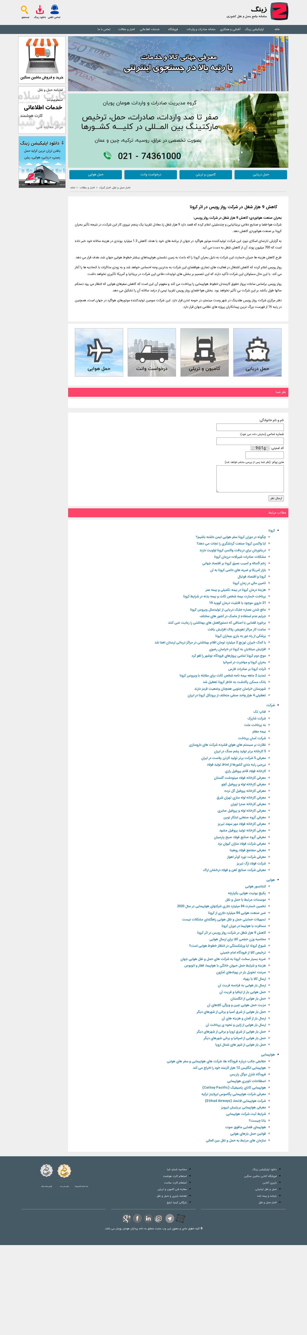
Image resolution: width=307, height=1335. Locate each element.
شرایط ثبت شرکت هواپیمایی (246, 1114)
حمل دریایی (261, 174)
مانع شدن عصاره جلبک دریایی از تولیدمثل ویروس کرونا (228, 609)
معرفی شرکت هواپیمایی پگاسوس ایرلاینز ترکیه (233, 1094)
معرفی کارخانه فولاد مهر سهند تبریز (242, 824)
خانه (277, 29)
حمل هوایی (95, 174)
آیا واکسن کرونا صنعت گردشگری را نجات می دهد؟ (231, 543)
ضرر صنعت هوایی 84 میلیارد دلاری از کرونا (237, 913)
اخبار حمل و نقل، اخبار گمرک (114, 187)
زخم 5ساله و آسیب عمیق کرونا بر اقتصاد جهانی (234, 563)
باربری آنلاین (270, 1183)
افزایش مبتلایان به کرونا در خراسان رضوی (237, 649)
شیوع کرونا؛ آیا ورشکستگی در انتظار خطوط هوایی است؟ (227, 946)
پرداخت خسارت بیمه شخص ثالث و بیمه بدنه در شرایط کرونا (224, 596)
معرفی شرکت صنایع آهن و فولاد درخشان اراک (234, 870)
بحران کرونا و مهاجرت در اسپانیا (244, 662)
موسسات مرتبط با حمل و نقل (245, 899)
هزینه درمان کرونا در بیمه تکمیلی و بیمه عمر (235, 590)
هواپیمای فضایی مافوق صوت (245, 1127)
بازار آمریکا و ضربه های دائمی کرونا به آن (238, 570)
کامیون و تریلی (206, 174)
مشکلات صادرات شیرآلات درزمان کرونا (240, 557)
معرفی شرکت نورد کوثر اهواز (246, 857)
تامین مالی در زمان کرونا (249, 583)
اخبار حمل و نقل (268, 1202)
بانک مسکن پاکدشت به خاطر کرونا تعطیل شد (234, 682)
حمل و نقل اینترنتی (266, 1189)
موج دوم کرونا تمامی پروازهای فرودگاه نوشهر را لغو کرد (229, 656)
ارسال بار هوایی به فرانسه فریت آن (242, 985)
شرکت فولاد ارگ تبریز (251, 863)
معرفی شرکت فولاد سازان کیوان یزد (242, 843)
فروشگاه (173, 29)
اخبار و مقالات (126, 29)
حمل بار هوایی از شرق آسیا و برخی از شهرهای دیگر (231, 1012)
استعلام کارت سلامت (175, 1183)
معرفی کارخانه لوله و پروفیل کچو (243, 784)
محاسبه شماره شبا (177, 1169)
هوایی (270, 880)
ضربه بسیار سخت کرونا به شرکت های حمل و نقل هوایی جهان (223, 959)
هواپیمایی (268, 1054)
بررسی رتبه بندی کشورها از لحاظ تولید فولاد (236, 764)
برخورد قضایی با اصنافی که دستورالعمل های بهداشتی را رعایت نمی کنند (217, 622)
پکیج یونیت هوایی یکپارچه (247, 893)
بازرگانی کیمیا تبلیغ (177, 1202)
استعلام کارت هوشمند (175, 1176)
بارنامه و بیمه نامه (267, 1196)
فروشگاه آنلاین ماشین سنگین (260, 1176)
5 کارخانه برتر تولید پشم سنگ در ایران (240, 751)
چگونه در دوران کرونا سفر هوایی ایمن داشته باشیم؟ (231, 537)
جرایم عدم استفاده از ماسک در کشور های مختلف (233, 616)
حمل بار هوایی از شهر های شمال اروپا (240, 1044)
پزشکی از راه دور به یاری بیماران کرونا (240, 636)
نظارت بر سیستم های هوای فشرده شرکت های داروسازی (227, 745)
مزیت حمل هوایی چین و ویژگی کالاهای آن (236, 1005)
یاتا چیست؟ (257, 1120)
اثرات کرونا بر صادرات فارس (247, 669)
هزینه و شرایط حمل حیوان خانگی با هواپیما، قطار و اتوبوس (225, 965)
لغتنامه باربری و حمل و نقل (172, 1196)
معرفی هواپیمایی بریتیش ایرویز (243, 1107)
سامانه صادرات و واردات (201, 29)
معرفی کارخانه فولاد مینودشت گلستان (240, 778)
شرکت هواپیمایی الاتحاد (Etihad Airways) (235, 1101)
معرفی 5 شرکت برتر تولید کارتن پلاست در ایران (233, 758)
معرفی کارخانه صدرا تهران (248, 804)
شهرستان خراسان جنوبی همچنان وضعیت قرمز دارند (230, 689)
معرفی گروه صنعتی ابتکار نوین (244, 817)
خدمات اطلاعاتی (150, 29)
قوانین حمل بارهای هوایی (248, 1133)
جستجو (25, 17)
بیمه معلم (259, 731)
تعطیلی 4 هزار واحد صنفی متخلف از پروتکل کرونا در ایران (227, 695)
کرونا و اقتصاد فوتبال (252, 576)
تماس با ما (104, 29)
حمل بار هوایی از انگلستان (248, 998)
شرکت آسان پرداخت (252, 738)
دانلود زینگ (40, 17)
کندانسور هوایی (255, 886)
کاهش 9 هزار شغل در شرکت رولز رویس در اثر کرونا (233, 207)
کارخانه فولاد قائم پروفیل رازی (245, 771)
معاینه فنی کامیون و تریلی (172, 1189)
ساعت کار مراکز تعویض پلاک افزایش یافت (237, 629)
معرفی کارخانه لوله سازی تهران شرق (241, 797)
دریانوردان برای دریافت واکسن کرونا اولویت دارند (233, 550)
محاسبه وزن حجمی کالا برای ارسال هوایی (237, 939)
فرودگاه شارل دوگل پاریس (248, 1074)
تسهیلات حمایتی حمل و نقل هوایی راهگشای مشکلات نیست (224, 919)
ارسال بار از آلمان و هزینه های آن (244, 1018)
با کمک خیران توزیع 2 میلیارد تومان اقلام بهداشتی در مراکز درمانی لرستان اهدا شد (210, 642)
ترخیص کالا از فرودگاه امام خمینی (243, 952)
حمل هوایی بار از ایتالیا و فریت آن (242, 992)
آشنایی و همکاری (230, 29)
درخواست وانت (150, 174)
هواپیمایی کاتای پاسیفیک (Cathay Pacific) (234, 1087)
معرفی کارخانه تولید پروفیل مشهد (242, 830)
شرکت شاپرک (256, 718)
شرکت (270, 705)
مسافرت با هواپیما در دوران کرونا (244, 926)
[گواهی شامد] (46, 1170)
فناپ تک (259, 711)
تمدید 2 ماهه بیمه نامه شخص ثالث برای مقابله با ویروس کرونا (223, 675)
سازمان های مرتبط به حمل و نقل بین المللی (236, 1140)
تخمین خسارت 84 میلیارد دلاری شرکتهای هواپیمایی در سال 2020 (221, 906)
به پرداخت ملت (255, 725)
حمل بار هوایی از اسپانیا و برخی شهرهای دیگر (235, 1038)
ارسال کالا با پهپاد (254, 979)
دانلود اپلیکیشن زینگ (264, 1169)
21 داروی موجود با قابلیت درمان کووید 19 (237, 603)
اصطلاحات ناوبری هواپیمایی (246, 1081)
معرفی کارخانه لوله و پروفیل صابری (242, 810)
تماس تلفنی (54, 17)
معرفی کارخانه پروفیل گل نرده (245, 791)
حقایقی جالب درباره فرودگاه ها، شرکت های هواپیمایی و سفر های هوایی (216, 1061)
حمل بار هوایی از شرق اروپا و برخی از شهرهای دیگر (231, 1031)
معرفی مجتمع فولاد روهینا (248, 850)
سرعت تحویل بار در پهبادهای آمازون (241, 972)
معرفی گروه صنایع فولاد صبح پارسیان (240, 837)
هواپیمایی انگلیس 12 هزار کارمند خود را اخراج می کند (229, 1068)
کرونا (272, 530)
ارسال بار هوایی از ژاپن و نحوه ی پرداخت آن (236, 1025)
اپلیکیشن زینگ (254, 29)
